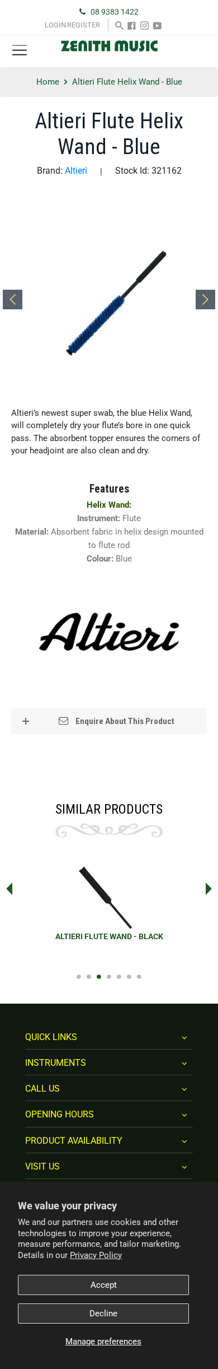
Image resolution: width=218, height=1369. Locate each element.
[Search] (119, 25)
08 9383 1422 (115, 11)
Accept (104, 1285)
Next (212, 889)
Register (83, 25)
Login (55, 25)
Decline (103, 1313)
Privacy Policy (96, 1255)
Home (47, 82)
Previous (6, 889)
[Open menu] (19, 50)
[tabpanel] (109, 909)
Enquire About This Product (124, 721)
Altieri (76, 170)
